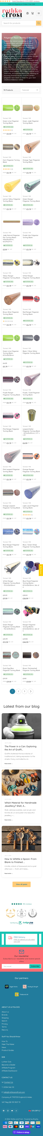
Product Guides (8, 1050)
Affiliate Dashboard (9, 1071)
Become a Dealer (8, 1065)
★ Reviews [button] (41, 570)
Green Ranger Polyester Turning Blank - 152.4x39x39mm (11, 627)
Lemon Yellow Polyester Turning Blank (11, 200)
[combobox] (21, 23)
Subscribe (35, 966)
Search (4, 1021)
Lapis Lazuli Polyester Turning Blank (30, 507)
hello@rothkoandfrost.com (14, 1092)
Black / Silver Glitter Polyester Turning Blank (31, 352)
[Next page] (30, 691)
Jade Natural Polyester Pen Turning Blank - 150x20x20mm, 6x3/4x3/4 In (11, 238)
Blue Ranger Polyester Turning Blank (11, 546)
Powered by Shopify (31, 1119)
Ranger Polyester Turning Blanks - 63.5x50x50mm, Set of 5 (31, 628)
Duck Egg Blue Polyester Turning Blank (11, 669)
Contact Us (8, 1082)
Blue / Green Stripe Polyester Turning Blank (31, 546)
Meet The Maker (8, 1044)
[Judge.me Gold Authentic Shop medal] (10, 913)
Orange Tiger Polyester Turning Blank (31, 161)
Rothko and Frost (17, 1119)
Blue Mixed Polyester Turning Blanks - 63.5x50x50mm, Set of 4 (31, 584)
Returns (5, 1030)
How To (5, 1041)
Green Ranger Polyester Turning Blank (31, 200)
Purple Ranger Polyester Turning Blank (11, 394)
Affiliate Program (8, 1068)
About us (5, 1012)
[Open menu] (38, 13)
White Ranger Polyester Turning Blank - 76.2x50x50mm (11, 583)
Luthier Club (6, 1062)
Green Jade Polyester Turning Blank (31, 122)
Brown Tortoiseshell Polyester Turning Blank (31, 669)
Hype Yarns (13, 987)
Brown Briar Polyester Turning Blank (11, 313)
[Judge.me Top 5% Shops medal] (32, 913)
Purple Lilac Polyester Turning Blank (30, 236)
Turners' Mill (7, 118)
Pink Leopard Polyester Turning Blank (11, 470)
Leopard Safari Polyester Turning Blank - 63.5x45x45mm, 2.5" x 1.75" (31, 432)
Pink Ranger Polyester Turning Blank (11, 430)
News (4, 1047)
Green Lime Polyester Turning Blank (11, 122)
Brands (4, 1015)
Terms (4, 1027)
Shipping (5, 1018)
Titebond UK (24, 994)
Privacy (5, 1024)
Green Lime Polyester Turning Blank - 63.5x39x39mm (11, 353)
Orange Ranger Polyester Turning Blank (31, 470)
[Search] (38, 23)
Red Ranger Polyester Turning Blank (31, 313)
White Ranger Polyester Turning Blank (31, 277)
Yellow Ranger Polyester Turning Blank (11, 277)
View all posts (21, 884)
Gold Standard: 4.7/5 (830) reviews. (26, 1)
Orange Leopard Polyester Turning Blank (11, 507)
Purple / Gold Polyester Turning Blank (31, 394)
